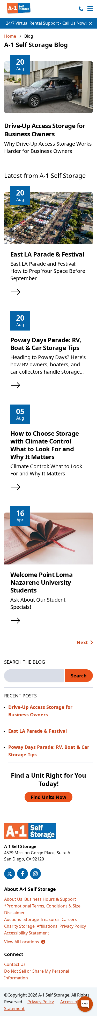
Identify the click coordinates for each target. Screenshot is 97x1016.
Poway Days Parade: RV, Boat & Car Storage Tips (45, 343)
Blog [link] (28, 36)
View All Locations (24, 941)
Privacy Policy (72, 926)
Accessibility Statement (26, 933)
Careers (69, 919)
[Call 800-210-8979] (81, 8)
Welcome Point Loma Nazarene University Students (41, 582)
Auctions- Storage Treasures (31, 919)
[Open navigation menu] (90, 9)
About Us (13, 899)
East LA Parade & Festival (47, 254)
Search (79, 675)
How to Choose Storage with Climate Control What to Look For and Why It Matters (44, 445)
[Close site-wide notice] (90, 23)
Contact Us (15, 964)
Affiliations (47, 926)
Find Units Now (48, 797)
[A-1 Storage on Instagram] (35, 873)
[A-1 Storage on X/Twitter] (9, 873)
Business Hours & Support (50, 899)
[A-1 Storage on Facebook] (22, 873)
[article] (48, 112)
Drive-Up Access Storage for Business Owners (44, 129)
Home (10, 36)
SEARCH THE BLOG (24, 662)
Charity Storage (19, 926)
